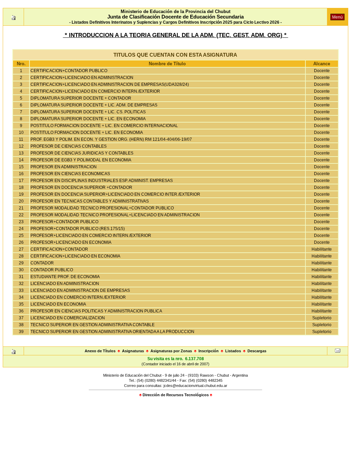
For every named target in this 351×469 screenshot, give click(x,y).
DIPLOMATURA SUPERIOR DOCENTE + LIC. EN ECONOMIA (88, 118)
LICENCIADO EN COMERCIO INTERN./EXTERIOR (78, 297)
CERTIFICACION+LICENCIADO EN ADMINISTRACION (82, 77)
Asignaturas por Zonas (171, 351)
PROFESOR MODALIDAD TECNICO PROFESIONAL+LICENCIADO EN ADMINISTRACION (115, 215)
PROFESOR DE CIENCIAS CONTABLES (69, 146)
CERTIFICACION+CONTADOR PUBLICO (69, 70)
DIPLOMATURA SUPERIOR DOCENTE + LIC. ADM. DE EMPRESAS (94, 105)
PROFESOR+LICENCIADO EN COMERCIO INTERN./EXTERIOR (91, 235)
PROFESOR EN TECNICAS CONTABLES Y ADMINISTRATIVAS (90, 201)
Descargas (256, 351)
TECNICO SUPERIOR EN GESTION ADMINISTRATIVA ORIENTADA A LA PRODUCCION (112, 331)
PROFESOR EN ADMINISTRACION (64, 166)
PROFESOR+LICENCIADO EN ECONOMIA (71, 242)
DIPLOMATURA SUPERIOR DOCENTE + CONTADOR (81, 98)
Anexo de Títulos (100, 351)
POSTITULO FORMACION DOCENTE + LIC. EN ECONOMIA (87, 132)
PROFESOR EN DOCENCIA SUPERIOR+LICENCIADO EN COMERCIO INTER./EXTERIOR (115, 194)
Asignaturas (133, 351)
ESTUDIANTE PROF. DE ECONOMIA (65, 276)
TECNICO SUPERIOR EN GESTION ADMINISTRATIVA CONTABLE (93, 324)
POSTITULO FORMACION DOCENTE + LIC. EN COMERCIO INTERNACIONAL (104, 125)
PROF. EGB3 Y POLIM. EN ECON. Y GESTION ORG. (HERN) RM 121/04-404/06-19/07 (111, 139)
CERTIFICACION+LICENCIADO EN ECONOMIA (75, 256)
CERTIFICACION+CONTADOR (59, 249)
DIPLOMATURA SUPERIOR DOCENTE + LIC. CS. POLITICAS (88, 112)
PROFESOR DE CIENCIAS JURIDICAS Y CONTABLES (82, 153)
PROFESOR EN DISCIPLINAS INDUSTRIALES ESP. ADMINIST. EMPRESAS (102, 180)
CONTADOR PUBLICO (52, 269)
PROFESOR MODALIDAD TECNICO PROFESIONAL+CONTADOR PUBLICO (102, 208)
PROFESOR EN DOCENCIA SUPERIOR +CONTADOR (81, 187)
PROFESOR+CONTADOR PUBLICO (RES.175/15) (78, 228)
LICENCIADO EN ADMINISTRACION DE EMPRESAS (80, 290)
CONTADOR (42, 263)
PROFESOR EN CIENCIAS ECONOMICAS (70, 173)
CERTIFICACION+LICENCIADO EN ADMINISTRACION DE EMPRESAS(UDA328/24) (110, 84)
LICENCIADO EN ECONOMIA (58, 304)
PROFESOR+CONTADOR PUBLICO (64, 221)
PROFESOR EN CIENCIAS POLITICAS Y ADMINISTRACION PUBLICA (96, 311)
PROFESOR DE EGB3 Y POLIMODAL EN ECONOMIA (81, 160)
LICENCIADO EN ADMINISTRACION (65, 283)
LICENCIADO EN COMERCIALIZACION (68, 318)
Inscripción (208, 351)
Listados (233, 351)
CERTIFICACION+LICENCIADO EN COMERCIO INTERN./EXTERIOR (95, 91)
